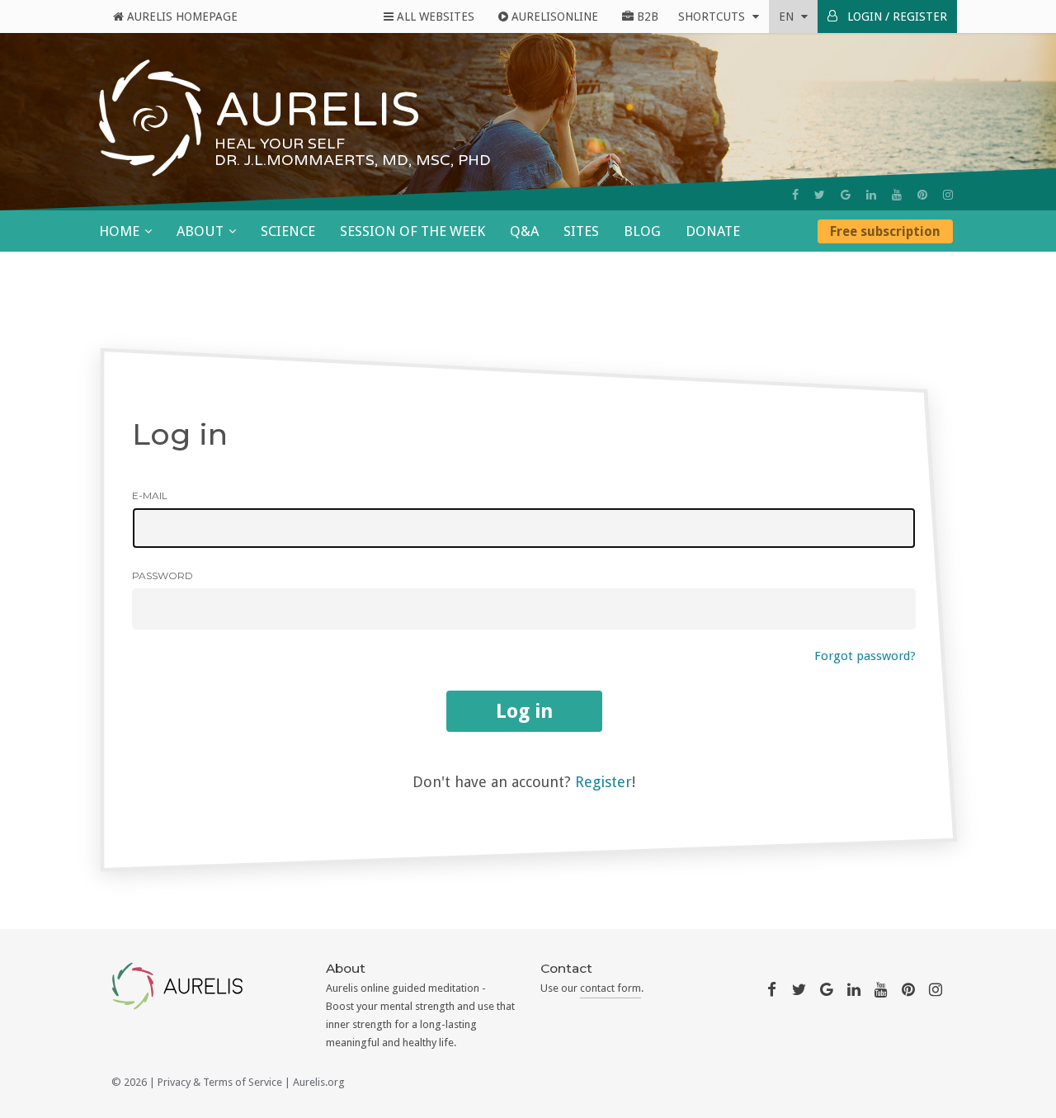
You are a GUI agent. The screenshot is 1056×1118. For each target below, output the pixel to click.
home (119, 231)
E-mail (149, 495)
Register (603, 781)
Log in (524, 711)
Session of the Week (412, 231)
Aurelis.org (319, 1082)
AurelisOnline (553, 16)
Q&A (524, 231)
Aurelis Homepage (181, 16)
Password (162, 575)
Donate (713, 231)
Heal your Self (279, 143)
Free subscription (885, 231)
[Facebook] (795, 194)
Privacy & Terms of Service (220, 1082)
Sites (581, 231)
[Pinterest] (922, 194)
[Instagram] (948, 194)
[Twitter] (819, 194)
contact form (610, 988)
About (200, 231)
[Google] (846, 194)
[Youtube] (897, 194)
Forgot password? (865, 656)
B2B (646, 16)
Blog (642, 231)
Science (288, 231)
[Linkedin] (871, 194)
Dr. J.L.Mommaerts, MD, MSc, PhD (352, 160)
